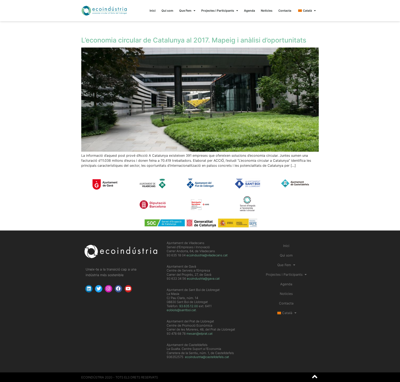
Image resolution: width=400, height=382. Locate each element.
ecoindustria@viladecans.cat (207, 255)
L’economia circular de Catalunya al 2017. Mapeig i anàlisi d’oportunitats (193, 40)
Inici (153, 10)
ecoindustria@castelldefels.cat (207, 357)
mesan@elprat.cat (199, 334)
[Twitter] (98, 288)
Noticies (266, 10)
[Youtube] (128, 288)
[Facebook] (118, 288)
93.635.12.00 (188, 306)
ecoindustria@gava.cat (203, 279)
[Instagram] (108, 288)
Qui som (167, 10)
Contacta (284, 10)
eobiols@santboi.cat (181, 310)
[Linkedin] (88, 288)
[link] (188, 306)
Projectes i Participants (217, 10)
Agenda (249, 10)
